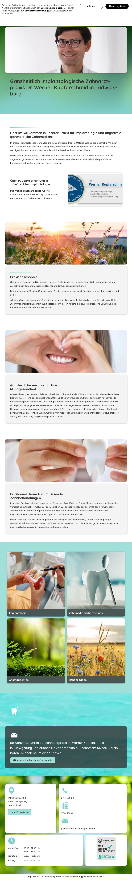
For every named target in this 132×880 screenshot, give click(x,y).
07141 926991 (67, 813)
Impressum (33, 876)
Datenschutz (47, 876)
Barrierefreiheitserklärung (68, 876)
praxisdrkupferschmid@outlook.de (78, 828)
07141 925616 (67, 798)
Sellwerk (100, 876)
